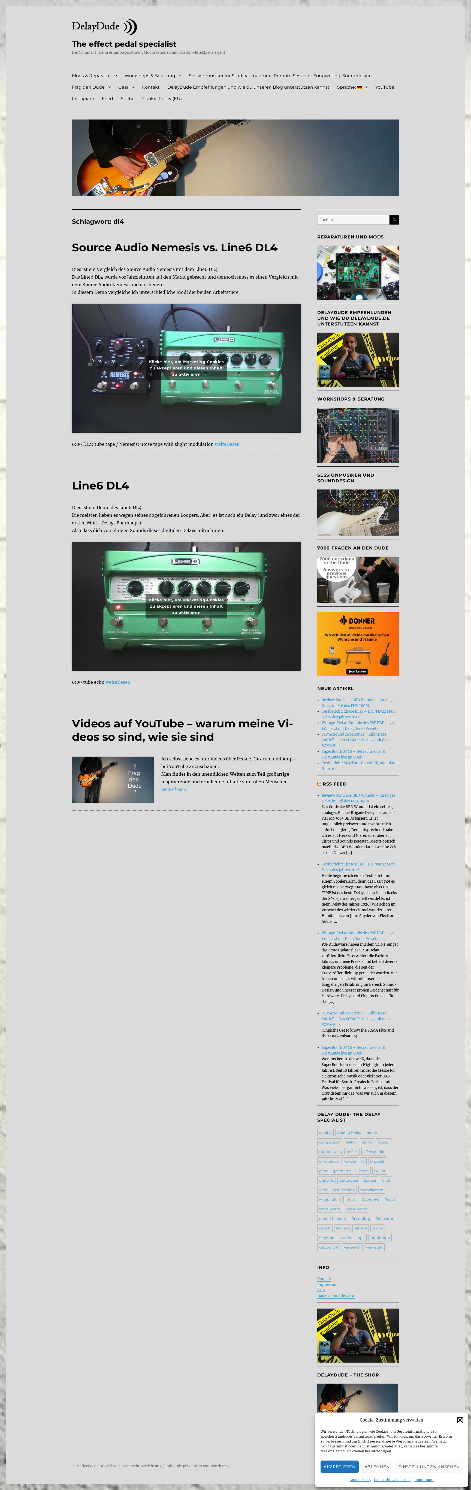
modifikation (372, 1190)
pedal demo (356, 1209)
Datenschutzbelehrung (393, 1480)
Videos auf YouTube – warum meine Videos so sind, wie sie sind (182, 730)
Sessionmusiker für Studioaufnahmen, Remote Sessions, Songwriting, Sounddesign (280, 75)
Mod (323, 1190)
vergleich (352, 1247)
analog (325, 1132)
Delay (351, 1142)
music (350, 1199)
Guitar (379, 1171)
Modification (344, 1190)
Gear (123, 87)
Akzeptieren (340, 1466)
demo (367, 1142)
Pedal (390, 1199)
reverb (325, 1228)
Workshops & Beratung (150, 75)
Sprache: (347, 87)
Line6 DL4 (100, 485)
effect (353, 1151)
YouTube (384, 87)
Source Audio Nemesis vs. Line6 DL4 (175, 247)
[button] (460, 1420)
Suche (128, 98)
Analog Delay (349, 1132)
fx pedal (377, 1161)
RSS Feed (335, 784)
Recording (361, 1218)
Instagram (83, 98)
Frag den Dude (88, 87)
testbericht (329, 1247)
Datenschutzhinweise (336, 1296)
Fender (349, 1161)
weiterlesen (227, 444)
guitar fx (326, 1180)
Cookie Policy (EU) (162, 98)
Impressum (423, 1480)
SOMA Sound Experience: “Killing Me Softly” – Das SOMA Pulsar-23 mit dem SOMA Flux (356, 740)
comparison (329, 1142)
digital (384, 1142)
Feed (107, 98)
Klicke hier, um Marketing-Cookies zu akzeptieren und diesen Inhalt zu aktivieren (186, 368)
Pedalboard (329, 1209)
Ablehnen (377, 1466)
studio (345, 1237)
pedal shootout (332, 1218)
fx (363, 1161)
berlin (372, 1132)
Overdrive (370, 1199)
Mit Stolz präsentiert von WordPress (198, 1466)
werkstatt (374, 1247)
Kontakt (151, 87)
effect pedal (373, 1151)
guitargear (348, 1180)
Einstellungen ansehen (429, 1466)
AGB (321, 1290)
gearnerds (342, 1171)
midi (386, 1180)
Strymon (326, 1237)
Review (342, 1228)
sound (378, 1228)
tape (361, 1237)
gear (323, 1171)
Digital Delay (331, 1151)
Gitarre (363, 1171)
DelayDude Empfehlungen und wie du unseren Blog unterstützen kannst (248, 87)
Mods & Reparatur (91, 75)
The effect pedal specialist (124, 44)
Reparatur (384, 1218)
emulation (328, 1161)
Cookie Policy (360, 1480)
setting (360, 1228)
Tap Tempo (380, 1237)
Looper (370, 1180)
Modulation (329, 1199)
